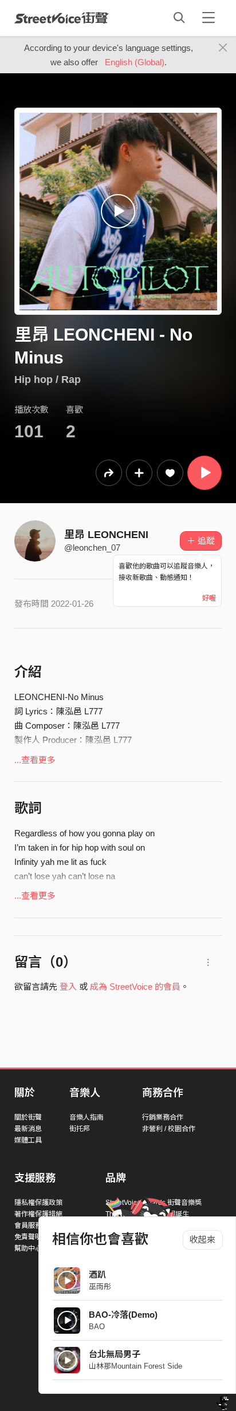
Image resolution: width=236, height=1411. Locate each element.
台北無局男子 (114, 1354)
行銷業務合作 (162, 1117)
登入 (68, 986)
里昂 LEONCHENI (106, 534)
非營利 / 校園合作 (168, 1129)
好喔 (209, 598)
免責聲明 (28, 1237)
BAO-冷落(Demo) (123, 1314)
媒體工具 (28, 1140)
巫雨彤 (100, 1286)
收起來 (202, 1239)
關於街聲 (28, 1117)
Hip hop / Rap (47, 379)
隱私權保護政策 (38, 1203)
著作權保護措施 (38, 1214)
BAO (97, 1326)
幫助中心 (28, 1248)
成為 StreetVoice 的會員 (135, 986)
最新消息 (28, 1129)
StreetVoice (61, 17)
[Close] (223, 48)
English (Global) (134, 62)
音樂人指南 (86, 1117)
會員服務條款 (35, 1226)
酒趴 (97, 1274)
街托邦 (79, 1129)
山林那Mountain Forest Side (135, 1366)
